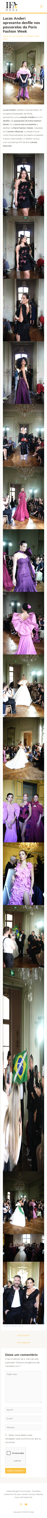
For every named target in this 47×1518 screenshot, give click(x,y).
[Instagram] (21, 1504)
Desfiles (29, 36)
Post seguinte (23, 1342)
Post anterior (23, 1335)
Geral (36, 36)
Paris (5, 39)
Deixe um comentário (13, 36)
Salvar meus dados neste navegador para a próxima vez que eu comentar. (23, 1439)
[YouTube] (26, 1504)
